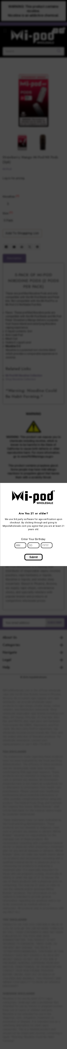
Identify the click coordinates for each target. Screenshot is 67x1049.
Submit (33, 557)
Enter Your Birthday (33, 539)
